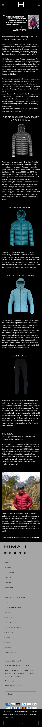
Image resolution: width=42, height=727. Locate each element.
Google (20, 676)
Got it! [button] (21, 723)
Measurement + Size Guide (14, 597)
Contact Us (8, 632)
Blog (6, 592)
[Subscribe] (33, 694)
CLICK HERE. (33, 37)
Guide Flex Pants (21, 356)
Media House (9, 587)
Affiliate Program (10, 652)
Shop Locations (10, 622)
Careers (7, 643)
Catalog (7, 638)
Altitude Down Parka (21, 207)
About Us (8, 577)
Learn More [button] (8, 717)
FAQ (6, 602)
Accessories (9, 572)
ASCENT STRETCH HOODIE (21, 275)
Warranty (8, 612)
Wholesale (8, 648)
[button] (2, 4)
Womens (7, 567)
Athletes (7, 582)
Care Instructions (11, 617)
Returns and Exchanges (13, 607)
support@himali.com (13, 686)
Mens (6, 562)
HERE (37, 537)
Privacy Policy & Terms (13, 627)
